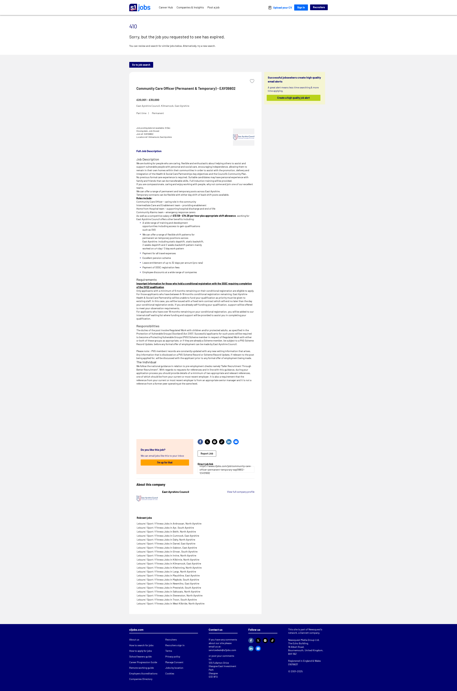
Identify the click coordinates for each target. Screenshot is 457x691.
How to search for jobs (141, 645)
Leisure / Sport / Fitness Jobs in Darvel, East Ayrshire (166, 543)
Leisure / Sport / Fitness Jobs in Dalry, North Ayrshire (166, 539)
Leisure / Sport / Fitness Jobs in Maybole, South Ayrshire (168, 579)
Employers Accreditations (143, 673)
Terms (168, 650)
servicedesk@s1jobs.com (222, 650)
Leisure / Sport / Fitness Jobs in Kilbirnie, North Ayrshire (168, 559)
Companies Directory (140, 678)
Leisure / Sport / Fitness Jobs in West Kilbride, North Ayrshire (170, 603)
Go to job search (141, 64)
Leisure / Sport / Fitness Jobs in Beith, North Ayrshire (166, 531)
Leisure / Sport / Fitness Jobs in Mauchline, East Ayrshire (168, 575)
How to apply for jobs (140, 650)
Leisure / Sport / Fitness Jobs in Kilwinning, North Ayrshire (169, 567)
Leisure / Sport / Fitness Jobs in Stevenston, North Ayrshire (169, 595)
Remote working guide (141, 667)
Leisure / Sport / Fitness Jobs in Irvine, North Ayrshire (166, 555)
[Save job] (252, 81)
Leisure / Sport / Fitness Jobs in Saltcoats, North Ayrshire (168, 591)
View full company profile (240, 491)
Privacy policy (172, 656)
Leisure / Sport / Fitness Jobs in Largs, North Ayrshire (166, 571)
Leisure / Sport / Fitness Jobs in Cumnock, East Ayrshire (168, 535)
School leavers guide (140, 656)
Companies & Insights (190, 7)
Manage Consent (174, 662)
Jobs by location (174, 667)
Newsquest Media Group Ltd (303, 639)
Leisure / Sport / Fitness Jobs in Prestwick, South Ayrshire (169, 587)
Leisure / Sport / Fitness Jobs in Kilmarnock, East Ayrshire (169, 563)
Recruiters (319, 7)
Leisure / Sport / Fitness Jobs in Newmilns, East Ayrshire (168, 583)
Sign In (301, 7)
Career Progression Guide (143, 662)
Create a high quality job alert (293, 97)
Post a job (213, 7)
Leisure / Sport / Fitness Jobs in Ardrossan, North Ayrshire (169, 523)
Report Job (207, 453)
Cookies (169, 673)
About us (134, 639)
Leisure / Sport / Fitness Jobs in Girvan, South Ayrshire (167, 551)
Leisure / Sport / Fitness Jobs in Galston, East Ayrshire (167, 547)
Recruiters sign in (175, 645)
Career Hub (166, 7)
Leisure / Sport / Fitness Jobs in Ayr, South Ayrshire (165, 527)
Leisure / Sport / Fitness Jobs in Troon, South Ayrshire (167, 599)
